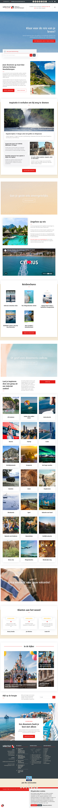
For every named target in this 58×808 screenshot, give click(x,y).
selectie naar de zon (42, 7)
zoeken (50, 1)
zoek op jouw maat (29, 200)
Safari (45, 754)
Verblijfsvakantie (47, 756)
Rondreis (46, 750)
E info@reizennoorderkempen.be (9, 761)
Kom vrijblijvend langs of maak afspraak (44, 41)
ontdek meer (38, 754)
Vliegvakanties (47, 758)
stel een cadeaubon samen (29, 362)
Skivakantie (46, 755)
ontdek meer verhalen (29, 170)
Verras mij (46, 759)
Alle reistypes (47, 763)
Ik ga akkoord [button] (34, 805)
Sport (45, 762)
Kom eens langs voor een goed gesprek (38, 239)
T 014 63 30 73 (11, 758)
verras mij (47, 381)
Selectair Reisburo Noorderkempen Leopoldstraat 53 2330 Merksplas (11, 753)
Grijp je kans (29, 587)
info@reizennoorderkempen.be (17, 1)
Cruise (45, 752)
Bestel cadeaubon (8, 90)
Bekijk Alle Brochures (29, 332)
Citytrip (45, 751)
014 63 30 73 (6, 1)
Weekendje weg (47, 760)
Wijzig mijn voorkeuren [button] (47, 805)
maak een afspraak (29, 736)
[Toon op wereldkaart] (31, 55)
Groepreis (46, 748)
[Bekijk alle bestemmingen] (34, 55)
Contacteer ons (21, 90)
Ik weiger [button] (39, 805)
